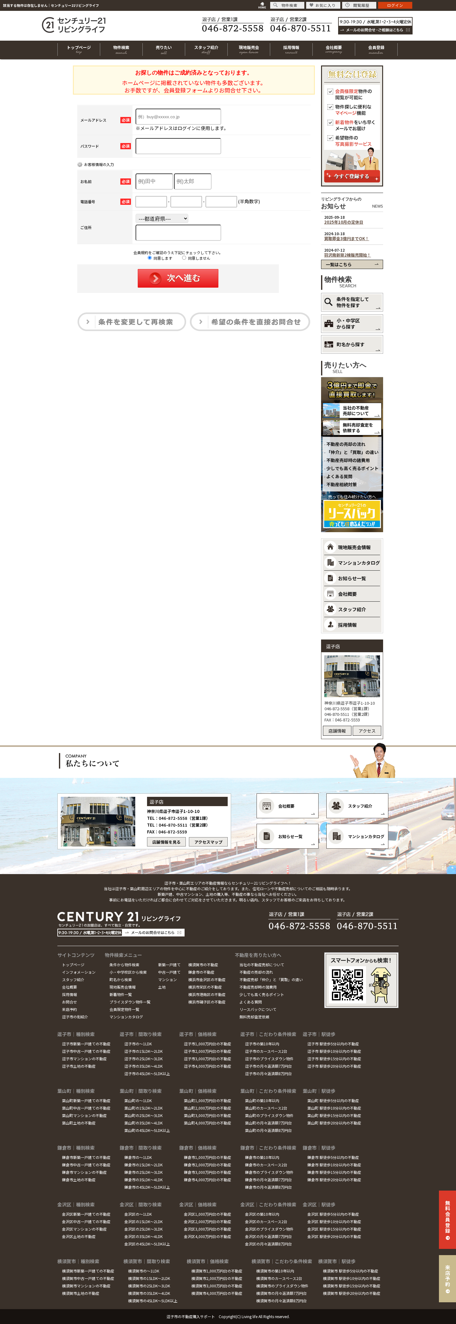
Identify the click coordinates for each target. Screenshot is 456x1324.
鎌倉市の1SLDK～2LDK (143, 1164)
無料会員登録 (447, 1216)
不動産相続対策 (341, 484)
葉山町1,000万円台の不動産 (207, 1100)
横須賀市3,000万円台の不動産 (216, 1285)
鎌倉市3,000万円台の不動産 (207, 1172)
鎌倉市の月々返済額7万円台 (268, 1179)
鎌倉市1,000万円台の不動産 (207, 1157)
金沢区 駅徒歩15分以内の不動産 (334, 1229)
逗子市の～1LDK (138, 1043)
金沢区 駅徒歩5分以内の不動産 (333, 1214)
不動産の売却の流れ (345, 444)
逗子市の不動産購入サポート (191, 1316)
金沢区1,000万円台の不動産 (207, 1214)
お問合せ (69, 1001)
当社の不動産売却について (356, 410)
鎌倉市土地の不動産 (79, 1179)
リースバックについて (257, 1009)
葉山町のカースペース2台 (266, 1108)
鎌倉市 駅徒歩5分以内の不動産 (333, 1157)
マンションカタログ (126, 1016)
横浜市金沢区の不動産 (207, 979)
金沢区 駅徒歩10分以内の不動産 (334, 1221)
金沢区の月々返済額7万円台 (268, 1236)
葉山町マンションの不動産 (84, 1115)
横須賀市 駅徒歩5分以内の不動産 (350, 1270)
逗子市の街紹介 (75, 1016)
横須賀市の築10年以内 (275, 1270)
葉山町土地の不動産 (79, 1122)
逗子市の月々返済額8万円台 (268, 1073)
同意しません (198, 258)
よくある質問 (339, 476)
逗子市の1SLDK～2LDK (143, 1051)
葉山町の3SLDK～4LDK (143, 1122)
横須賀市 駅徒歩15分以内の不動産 (351, 1285)
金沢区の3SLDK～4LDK (143, 1236)
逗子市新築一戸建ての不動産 (86, 1043)
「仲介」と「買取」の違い (352, 452)
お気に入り (325, 5)
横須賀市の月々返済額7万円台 (281, 1293)
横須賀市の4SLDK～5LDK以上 (152, 1300)
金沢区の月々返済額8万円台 (268, 1243)
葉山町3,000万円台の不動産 (207, 1115)
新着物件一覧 (121, 994)
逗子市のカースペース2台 (266, 1051)
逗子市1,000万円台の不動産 (207, 1043)
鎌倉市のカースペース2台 (266, 1164)
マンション (167, 979)
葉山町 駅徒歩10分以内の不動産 (334, 1108)
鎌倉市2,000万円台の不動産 (207, 1164)
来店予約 (69, 1009)
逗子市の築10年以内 (262, 1043)
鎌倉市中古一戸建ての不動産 (86, 1164)
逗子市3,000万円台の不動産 (207, 1058)
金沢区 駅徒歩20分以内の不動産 (334, 1236)
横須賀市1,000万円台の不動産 (216, 1270)
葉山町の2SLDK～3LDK (143, 1115)
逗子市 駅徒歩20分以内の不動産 (334, 1066)
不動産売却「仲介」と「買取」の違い (271, 979)
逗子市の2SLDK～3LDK (143, 1058)
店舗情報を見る (166, 842)
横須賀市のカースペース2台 (279, 1278)
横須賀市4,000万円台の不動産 (216, 1293)
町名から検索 (121, 979)
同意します (162, 258)
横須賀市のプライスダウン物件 (282, 1285)
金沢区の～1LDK (138, 1214)
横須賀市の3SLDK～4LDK (149, 1293)
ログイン (395, 5)
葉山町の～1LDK (138, 1100)
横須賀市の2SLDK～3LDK (149, 1285)
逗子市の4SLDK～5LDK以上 (147, 1073)
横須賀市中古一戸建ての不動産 (88, 1278)
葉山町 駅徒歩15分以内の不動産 (334, 1115)
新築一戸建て (169, 964)
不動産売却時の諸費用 (348, 460)
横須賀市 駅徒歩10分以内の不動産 (351, 1278)
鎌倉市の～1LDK (138, 1157)
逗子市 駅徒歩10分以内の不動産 (334, 1051)
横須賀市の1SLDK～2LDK (149, 1278)
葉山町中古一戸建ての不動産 (86, 1108)
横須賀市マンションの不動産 (86, 1285)
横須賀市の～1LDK (143, 1270)
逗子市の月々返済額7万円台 (268, 1066)
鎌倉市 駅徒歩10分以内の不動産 (334, 1164)
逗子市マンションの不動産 (84, 1058)
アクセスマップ (208, 842)
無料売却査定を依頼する (358, 427)
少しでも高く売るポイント (352, 468)
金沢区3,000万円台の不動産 (207, 1229)
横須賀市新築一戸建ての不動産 (88, 1270)
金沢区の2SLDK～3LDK (143, 1229)
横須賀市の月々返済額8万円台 (281, 1300)
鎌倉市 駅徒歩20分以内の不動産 (334, 1179)
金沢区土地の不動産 (79, 1236)
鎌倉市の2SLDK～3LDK (143, 1172)
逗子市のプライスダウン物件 (269, 1058)
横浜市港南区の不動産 (207, 994)
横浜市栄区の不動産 (205, 987)
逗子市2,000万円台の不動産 (207, 1051)
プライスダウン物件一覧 (130, 1001)
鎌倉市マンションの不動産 (84, 1172)
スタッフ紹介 (73, 979)
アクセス (367, 731)
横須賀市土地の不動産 (80, 1293)
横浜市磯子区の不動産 (207, 1001)
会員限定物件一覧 (124, 1009)
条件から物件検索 (124, 964)
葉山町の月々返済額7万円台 (268, 1122)
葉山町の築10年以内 (262, 1100)
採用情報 (69, 994)
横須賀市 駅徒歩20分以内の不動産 (351, 1293)
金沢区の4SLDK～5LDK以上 (147, 1243)
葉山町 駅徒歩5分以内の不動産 (333, 1100)
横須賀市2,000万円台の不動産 (216, 1278)
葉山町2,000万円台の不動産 (207, 1108)
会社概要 (69, 987)
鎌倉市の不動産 (201, 972)
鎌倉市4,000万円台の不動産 (207, 1179)
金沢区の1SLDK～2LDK (143, 1221)
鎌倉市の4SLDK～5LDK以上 (147, 1187)
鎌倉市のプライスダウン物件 (269, 1172)
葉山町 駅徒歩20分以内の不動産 (334, 1122)
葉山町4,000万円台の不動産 (207, 1122)
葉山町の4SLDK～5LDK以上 (147, 1130)
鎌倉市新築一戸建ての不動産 (86, 1157)
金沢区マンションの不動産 (84, 1229)
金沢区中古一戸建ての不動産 (86, 1221)
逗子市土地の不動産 (79, 1066)
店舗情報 (337, 731)
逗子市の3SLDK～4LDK (143, 1066)
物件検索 (289, 5)
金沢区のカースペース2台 (266, 1221)
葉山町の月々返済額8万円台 (268, 1130)
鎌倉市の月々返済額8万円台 (268, 1187)
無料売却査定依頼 (254, 1016)
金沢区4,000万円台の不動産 (207, 1236)
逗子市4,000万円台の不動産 (207, 1066)
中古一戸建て (169, 972)
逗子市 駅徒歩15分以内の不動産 (334, 1058)
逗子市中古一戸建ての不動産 (86, 1051)
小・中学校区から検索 (128, 972)
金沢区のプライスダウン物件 (269, 1229)
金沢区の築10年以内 (262, 1214)
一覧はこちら (339, 264)
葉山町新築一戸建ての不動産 (86, 1100)
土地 (162, 987)
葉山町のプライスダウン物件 (269, 1115)
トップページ (73, 964)
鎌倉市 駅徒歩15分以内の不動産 (334, 1172)
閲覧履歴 (361, 5)
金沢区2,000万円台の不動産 (207, 1221)
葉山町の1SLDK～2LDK (143, 1108)
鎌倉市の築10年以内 (262, 1157)
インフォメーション (79, 972)
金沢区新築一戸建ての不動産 (86, 1214)
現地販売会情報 (123, 987)
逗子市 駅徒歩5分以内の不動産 (333, 1043)
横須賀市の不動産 (203, 964)
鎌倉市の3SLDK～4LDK (143, 1179)
